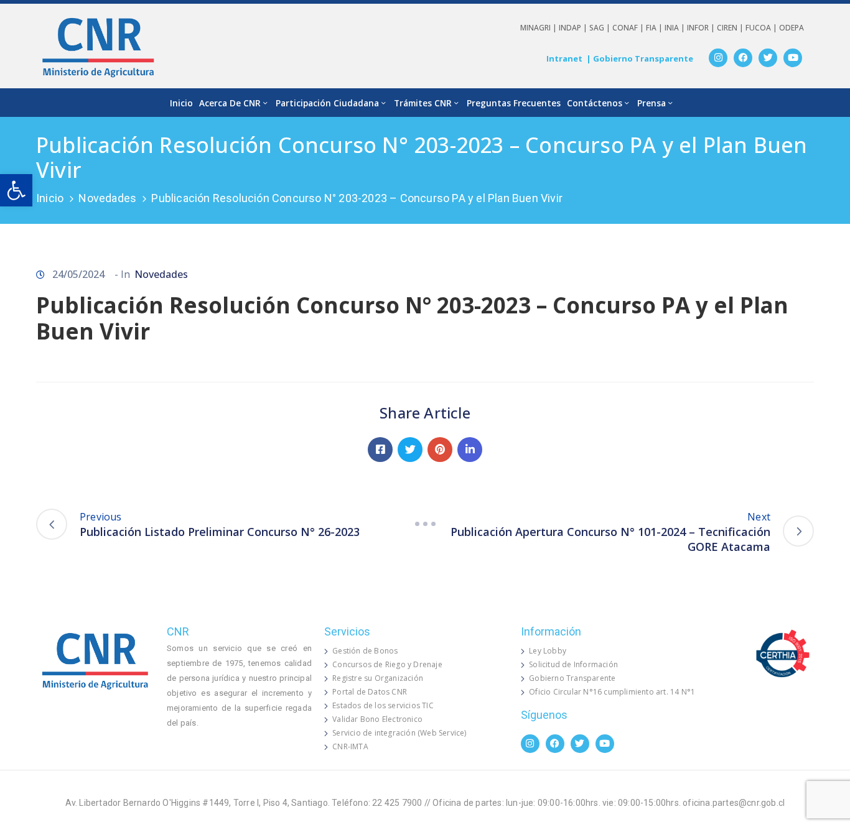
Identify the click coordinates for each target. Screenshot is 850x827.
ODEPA (791, 27)
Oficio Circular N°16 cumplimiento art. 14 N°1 (612, 691)
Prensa (651, 103)
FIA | (655, 27)
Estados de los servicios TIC (383, 705)
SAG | (600, 27)
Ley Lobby (547, 650)
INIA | (676, 27)
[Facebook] (743, 58)
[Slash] (425, 524)
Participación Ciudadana (327, 103)
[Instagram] (718, 58)
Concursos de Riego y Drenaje (387, 664)
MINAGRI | (539, 27)
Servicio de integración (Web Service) (399, 733)
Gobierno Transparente (572, 678)
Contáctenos (594, 103)
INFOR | (702, 27)
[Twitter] (768, 58)
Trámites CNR (423, 103)
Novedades (107, 198)
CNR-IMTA (350, 746)
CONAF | (629, 27)
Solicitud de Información (573, 664)
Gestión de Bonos (365, 650)
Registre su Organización (377, 678)
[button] (16, 190)
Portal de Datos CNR (369, 691)
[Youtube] (792, 58)
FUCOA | (762, 27)
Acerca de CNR (230, 103)
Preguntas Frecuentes (514, 103)
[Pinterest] (439, 449)
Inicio (181, 103)
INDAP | (574, 27)
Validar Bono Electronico (377, 719)
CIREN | (731, 27)
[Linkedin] (469, 449)
